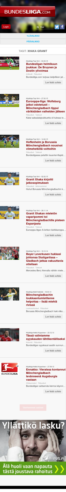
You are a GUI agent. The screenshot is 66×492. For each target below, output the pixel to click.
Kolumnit (29, 342)
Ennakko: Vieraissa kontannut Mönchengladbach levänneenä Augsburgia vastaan (46, 374)
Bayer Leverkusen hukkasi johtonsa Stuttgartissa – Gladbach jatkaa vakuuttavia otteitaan (44, 259)
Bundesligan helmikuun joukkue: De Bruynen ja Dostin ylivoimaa (41, 67)
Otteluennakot (31, 383)
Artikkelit (29, 74)
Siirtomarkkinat (41, 186)
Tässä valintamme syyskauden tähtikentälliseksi (45, 337)
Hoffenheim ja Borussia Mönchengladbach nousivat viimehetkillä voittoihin (44, 145)
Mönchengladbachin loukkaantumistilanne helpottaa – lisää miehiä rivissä (41, 300)
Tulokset (38, 115)
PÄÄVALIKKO (33, 41)
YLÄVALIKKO (33, 36)
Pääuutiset (38, 74)
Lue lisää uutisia (53, 82)
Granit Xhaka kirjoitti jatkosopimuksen (39, 181)
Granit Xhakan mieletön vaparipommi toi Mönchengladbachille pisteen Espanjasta (45, 218)
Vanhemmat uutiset (33, 407)
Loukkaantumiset (32, 308)
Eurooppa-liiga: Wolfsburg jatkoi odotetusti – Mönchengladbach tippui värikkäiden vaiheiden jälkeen (45, 106)
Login (6, 26)
